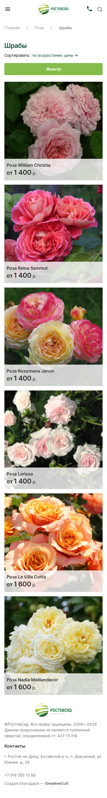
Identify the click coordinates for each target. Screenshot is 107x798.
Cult (56, 783)
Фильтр (53, 69)
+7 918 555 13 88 (20, 775)
